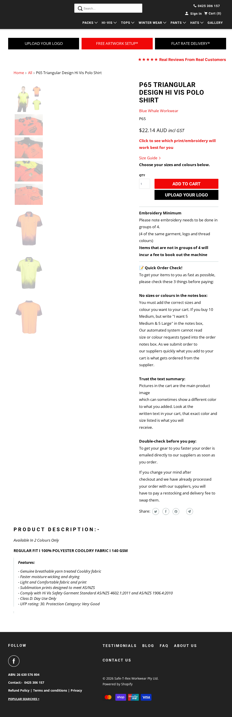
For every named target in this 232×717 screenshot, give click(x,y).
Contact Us (117, 660)
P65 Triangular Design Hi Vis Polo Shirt (171, 92)
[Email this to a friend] (189, 511)
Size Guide (148, 157)
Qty (142, 175)
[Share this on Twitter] (155, 511)
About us (185, 646)
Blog (148, 646)
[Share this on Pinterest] (175, 511)
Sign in (196, 13)
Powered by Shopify (118, 684)
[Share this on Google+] (182, 511)
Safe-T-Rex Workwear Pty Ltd (136, 678)
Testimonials (120, 646)
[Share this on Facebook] (165, 511)
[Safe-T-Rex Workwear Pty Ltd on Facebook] (15, 661)
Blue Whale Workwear (158, 110)
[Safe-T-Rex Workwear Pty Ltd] (24, 14)
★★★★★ (182, 59)
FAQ (164, 646)
